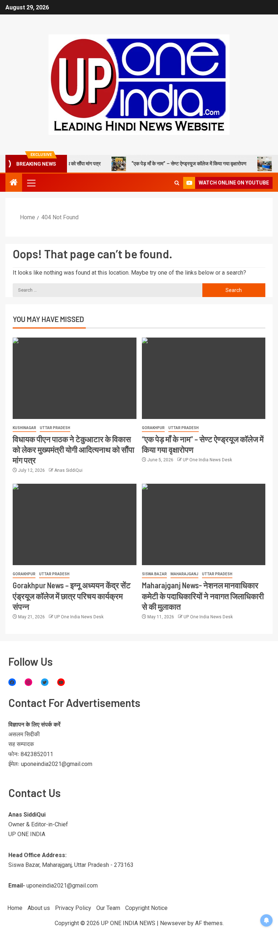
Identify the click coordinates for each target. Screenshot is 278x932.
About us (39, 908)
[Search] (176, 183)
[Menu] (31, 183)
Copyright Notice (146, 908)
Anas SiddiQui (68, 470)
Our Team (108, 908)
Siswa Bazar (154, 574)
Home (14, 908)
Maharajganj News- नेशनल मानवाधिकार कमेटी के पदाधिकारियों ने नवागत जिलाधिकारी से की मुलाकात (203, 595)
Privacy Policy (73, 908)
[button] (31, 183)
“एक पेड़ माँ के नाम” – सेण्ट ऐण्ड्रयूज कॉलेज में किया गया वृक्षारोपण (175, 163)
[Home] (14, 183)
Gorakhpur (153, 428)
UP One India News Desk (207, 459)
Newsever (173, 923)
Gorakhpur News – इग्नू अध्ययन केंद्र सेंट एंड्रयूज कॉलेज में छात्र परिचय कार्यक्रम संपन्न (72, 595)
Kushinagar (24, 428)
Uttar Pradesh (55, 428)
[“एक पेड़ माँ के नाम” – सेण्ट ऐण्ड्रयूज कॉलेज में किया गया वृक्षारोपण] (204, 378)
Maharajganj (184, 574)
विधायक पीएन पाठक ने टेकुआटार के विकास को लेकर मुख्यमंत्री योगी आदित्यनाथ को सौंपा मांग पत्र (73, 449)
